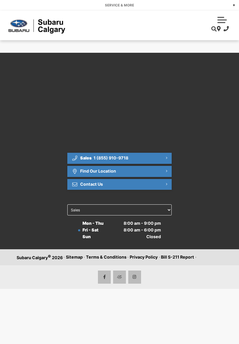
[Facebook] (104, 277)
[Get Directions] (218, 29)
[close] (229, 4)
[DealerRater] (119, 277)
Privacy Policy (144, 257)
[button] (222, 19)
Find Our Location (98, 171)
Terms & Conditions (106, 257)
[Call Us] (225, 29)
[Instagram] (134, 277)
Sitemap (74, 257)
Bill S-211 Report (177, 257)
